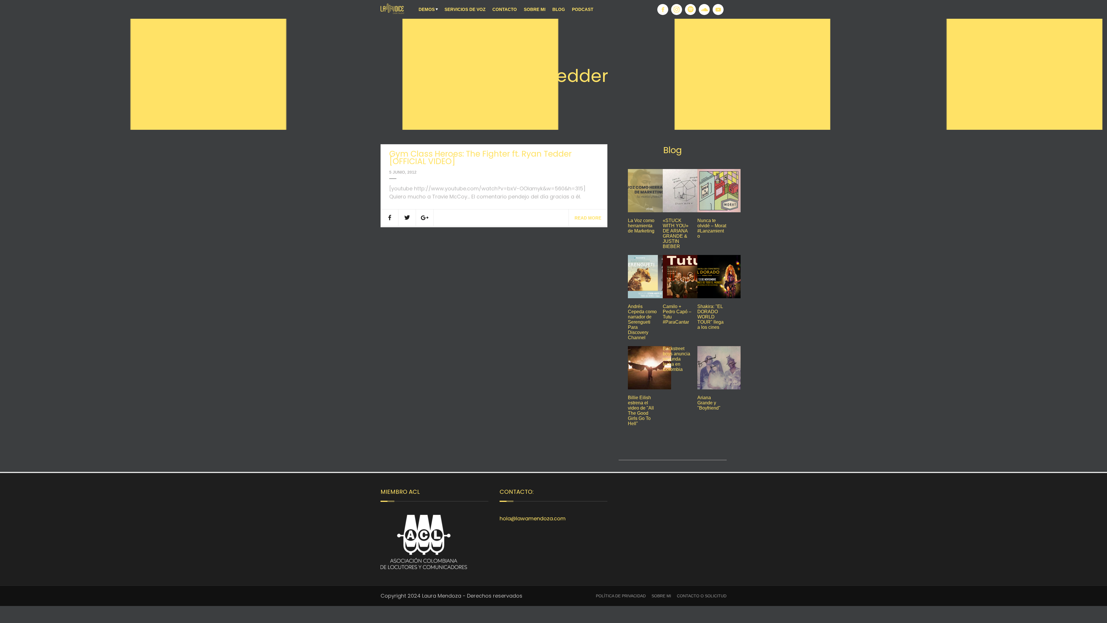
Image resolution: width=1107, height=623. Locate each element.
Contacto (504, 9)
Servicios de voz (465, 9)
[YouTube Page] (718, 9)
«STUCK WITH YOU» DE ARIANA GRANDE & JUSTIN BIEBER (675, 233)
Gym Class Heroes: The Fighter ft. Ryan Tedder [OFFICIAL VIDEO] (480, 157)
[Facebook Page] (662, 9)
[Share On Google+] (425, 217)
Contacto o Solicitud (701, 596)
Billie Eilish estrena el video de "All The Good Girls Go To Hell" (641, 410)
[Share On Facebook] (389, 217)
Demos (427, 9)
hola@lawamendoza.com (533, 518)
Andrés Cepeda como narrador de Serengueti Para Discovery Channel (642, 322)
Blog (558, 9)
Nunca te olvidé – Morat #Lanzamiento (711, 228)
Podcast (582, 9)
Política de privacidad (621, 596)
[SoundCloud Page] (704, 9)
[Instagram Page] (676, 9)
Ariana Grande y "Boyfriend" (708, 402)
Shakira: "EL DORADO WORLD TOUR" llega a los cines (710, 317)
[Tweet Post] (407, 217)
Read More (588, 217)
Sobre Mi (534, 9)
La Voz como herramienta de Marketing (641, 225)
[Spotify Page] (690, 9)
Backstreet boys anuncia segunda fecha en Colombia (676, 359)
